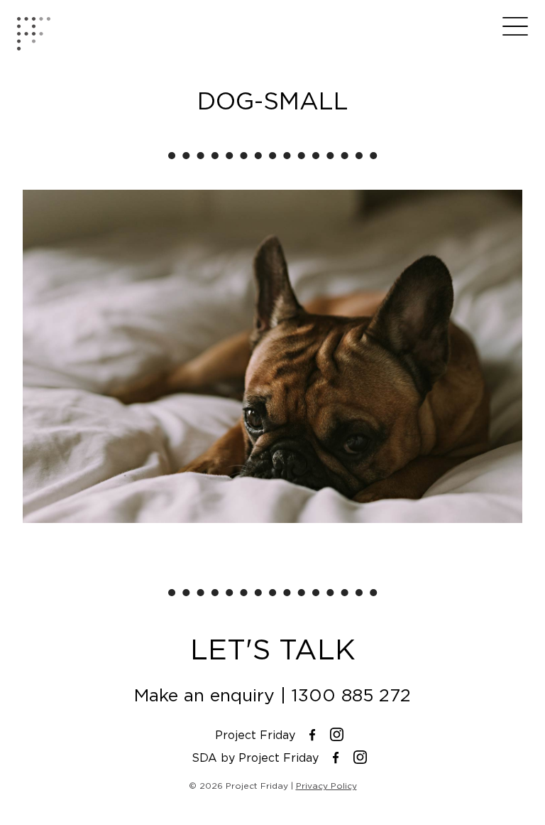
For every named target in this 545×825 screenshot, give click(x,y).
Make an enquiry (204, 695)
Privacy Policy (326, 785)
